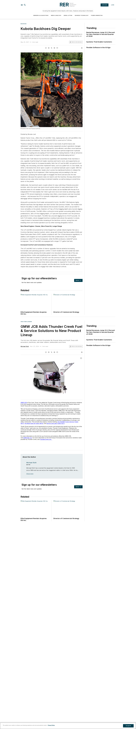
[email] (57, 48)
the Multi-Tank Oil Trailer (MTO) (34, 423)
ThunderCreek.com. (46, 439)
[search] (25, 5)
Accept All (128, 725)
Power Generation (96, 15)
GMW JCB (24, 402)
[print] (82, 48)
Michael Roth (25, 346)
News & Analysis (56, 15)
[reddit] (54, 48)
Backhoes (23, 23)
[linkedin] (49, 48)
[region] (68, 726)
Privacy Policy (51, 725)
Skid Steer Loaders (26, 321)
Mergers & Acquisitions (40, 15)
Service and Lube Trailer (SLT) (56, 423)
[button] (22, 5)
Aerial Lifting (68, 15)
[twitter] (51, 48)
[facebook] (46, 48)
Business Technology (82, 15)
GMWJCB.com (27, 437)
